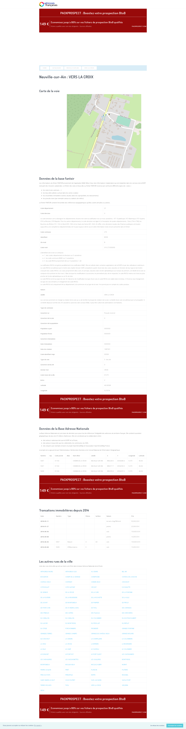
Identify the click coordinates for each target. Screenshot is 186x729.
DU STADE (43, 628)
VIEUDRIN (125, 685)
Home (45, 68)
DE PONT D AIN (45, 608)
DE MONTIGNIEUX (71, 603)
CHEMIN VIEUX (95, 582)
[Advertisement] (93, 48)
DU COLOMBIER (96, 618)
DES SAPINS (69, 613)
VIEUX (42, 690)
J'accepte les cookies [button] (175, 725)
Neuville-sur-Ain (73, 68)
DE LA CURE (95, 592)
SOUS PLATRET (70, 680)
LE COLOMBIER (127, 649)
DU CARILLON (44, 618)
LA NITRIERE (95, 644)
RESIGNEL (125, 675)
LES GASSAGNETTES (71, 659)
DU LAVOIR (44, 623)
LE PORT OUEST (96, 654)
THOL (67, 685)
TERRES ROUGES (45, 685)
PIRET (67, 670)
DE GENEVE (44, 592)
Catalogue (134, 4)
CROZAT (93, 587)
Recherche (124, 4)
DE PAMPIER (95, 603)
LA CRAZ (43, 644)
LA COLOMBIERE (127, 639)
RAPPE (93, 675)
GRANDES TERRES (46, 633)
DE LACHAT (44, 603)
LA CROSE (68, 644)
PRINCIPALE (69, 675)
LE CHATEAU (95, 649)
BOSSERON (44, 577)
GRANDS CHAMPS (71, 633)
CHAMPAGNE (95, 577)
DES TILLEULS (95, 613)
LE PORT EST (69, 654)
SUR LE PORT (126, 680)
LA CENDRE (69, 639)
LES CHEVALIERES (46, 659)
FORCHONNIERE (70, 628)
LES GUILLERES (96, 659)
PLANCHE (94, 670)
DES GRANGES (126, 608)
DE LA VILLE (125, 597)
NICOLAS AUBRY (96, 664)
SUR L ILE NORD (96, 680)
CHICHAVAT (125, 582)
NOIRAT (124, 664)
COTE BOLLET (44, 587)
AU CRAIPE (94, 572)
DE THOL (94, 608)
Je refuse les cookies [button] (157, 725)
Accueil (116, 4)
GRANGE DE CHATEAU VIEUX (100, 633)
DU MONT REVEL (70, 623)
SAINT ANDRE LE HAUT (47, 680)
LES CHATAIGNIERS (128, 654)
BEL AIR (124, 572)
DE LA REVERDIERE (71, 597)
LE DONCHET (44, 654)
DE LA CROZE (69, 592)
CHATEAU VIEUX (45, 582)
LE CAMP (68, 649)
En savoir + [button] (38, 725)
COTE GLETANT (70, 587)
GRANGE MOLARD (128, 633)
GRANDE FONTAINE (128, 628)
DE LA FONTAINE (127, 592)
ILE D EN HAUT (45, 639)
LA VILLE (43, 649)
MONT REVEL (126, 659)
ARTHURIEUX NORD (46, 572)
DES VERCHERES (127, 613)
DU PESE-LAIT (95, 623)
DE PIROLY (125, 603)
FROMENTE (94, 628)
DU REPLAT (125, 623)
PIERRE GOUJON (45, 670)
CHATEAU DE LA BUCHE (129, 577)
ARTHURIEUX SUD (71, 572)
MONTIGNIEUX (45, 664)
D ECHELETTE (126, 587)
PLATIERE (125, 670)
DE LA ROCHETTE (96, 597)
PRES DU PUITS (45, 675)
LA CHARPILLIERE (96, 639)
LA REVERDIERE (127, 644)
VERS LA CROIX (89, 68)
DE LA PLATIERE (45, 597)
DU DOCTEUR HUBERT (129, 618)
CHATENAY (68, 582)
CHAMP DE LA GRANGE (72, 577)
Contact (144, 4)
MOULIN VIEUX (70, 664)
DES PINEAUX (44, 613)
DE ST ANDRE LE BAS (72, 608)
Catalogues (56, 68)
